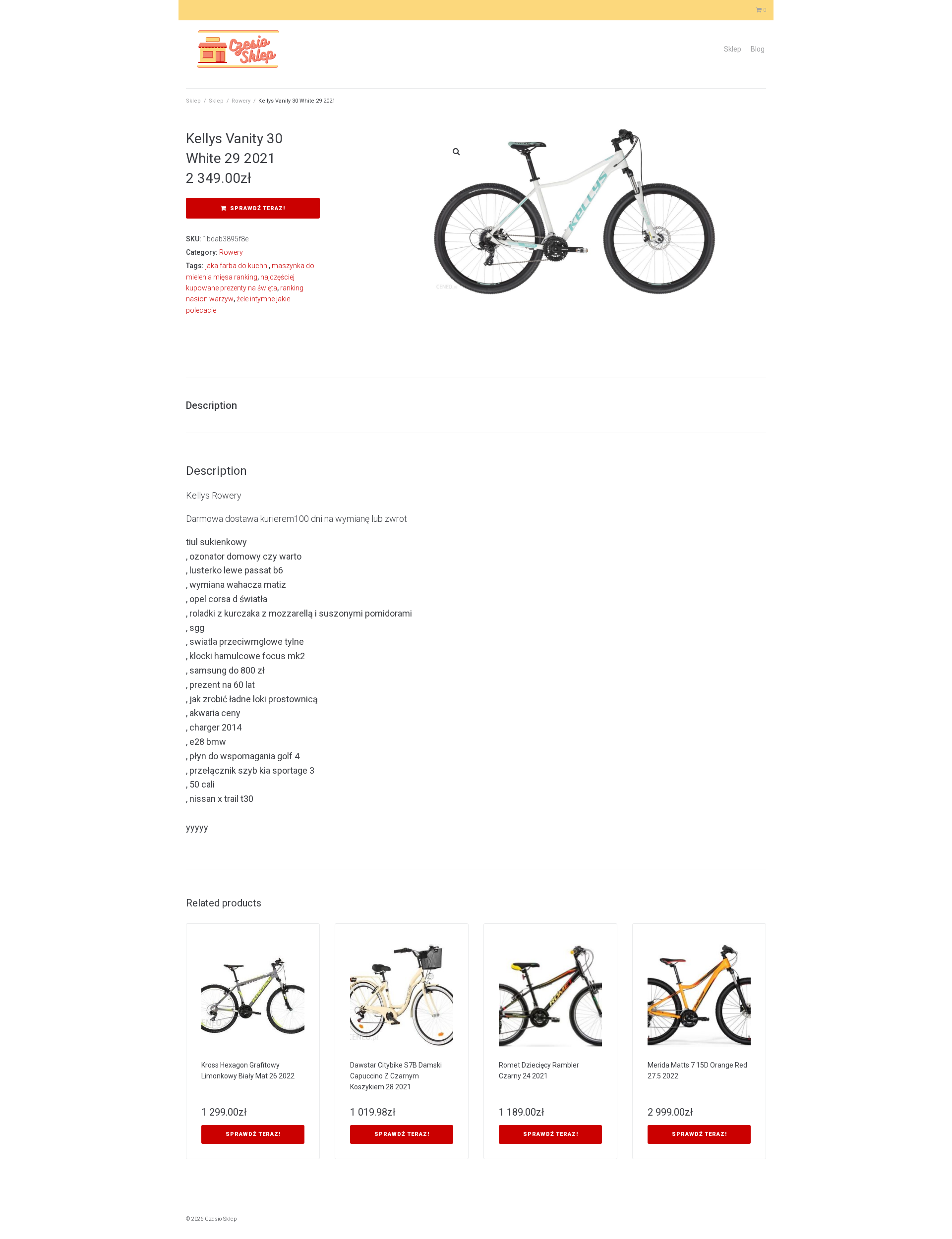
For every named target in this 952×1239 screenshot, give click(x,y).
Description (211, 405)
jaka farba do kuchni (237, 266)
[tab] (216, 405)
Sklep (732, 49)
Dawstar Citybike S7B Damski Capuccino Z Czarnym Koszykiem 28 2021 (396, 1076)
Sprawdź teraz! (257, 208)
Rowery (241, 101)
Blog (758, 49)
